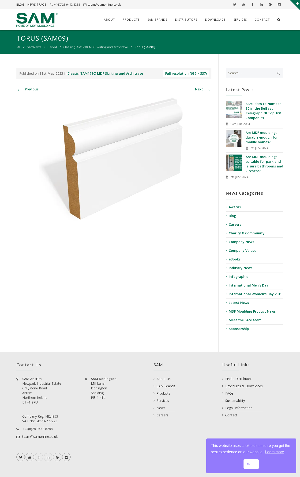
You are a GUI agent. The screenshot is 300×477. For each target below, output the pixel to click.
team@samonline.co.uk (104, 4)
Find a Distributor (238, 378)
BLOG (20, 4)
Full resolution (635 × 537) (186, 73)
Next (203, 89)
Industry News (240, 268)
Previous (27, 89)
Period (52, 47)
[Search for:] (255, 73)
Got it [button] (251, 464)
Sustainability (235, 400)
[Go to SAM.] (18, 47)
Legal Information (238, 408)
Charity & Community (247, 233)
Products (131, 20)
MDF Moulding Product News (252, 311)
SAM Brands (157, 20)
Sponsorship (239, 328)
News (161, 408)
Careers (235, 224)
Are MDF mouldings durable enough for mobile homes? (262, 137)
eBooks (234, 259)
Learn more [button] (274, 452)
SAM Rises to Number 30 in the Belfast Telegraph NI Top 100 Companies (263, 110)
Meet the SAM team (245, 320)
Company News (241, 242)
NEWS (31, 4)
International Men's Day (248, 285)
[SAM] (37, 19)
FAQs (229, 393)
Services (240, 20)
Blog (232, 215)
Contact (262, 20)
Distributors (186, 20)
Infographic (238, 276)
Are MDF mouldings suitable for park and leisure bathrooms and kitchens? (264, 164)
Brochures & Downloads (244, 386)
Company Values (242, 250)
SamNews (34, 47)
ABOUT (109, 20)
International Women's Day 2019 (255, 294)
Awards (235, 207)
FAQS (42, 4)
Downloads (215, 20)
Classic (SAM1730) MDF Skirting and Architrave (95, 47)
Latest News (239, 302)
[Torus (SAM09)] (113, 158)
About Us (164, 378)
